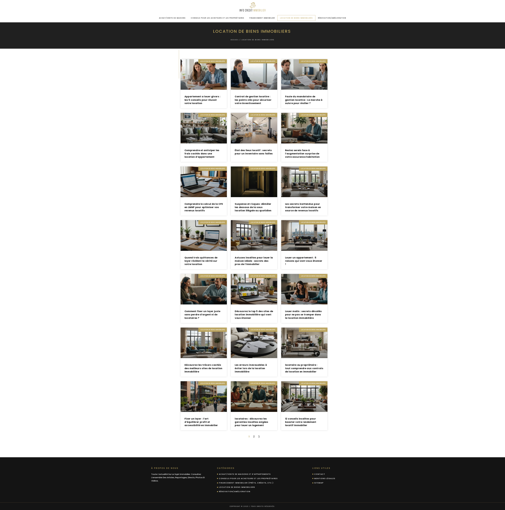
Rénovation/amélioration (332, 18)
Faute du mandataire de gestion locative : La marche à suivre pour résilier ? (303, 100)
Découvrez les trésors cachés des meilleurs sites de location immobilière (203, 368)
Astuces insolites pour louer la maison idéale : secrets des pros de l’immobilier (254, 261)
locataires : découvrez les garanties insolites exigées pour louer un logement (251, 422)
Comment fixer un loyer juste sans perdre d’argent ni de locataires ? (202, 314)
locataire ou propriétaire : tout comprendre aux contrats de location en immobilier (304, 368)
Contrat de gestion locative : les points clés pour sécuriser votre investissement (253, 100)
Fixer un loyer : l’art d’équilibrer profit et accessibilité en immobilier (201, 422)
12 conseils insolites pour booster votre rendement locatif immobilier (300, 422)
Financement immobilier (262, 18)
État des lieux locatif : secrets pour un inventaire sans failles (254, 152)
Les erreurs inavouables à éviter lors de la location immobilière (251, 368)
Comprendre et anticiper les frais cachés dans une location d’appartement (202, 153)
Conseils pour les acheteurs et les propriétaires (217, 18)
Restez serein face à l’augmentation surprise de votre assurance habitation (302, 153)
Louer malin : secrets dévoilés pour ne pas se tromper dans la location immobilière (303, 314)
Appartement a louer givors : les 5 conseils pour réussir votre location (203, 100)
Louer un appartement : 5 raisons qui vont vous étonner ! (303, 261)
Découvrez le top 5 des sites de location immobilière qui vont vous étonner (254, 314)
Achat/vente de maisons (172, 18)
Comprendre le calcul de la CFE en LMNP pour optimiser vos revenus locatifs (204, 207)
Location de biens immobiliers (296, 18)
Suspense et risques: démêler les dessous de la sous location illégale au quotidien (253, 207)
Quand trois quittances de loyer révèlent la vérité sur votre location (201, 261)
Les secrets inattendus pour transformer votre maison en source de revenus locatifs (303, 207)
